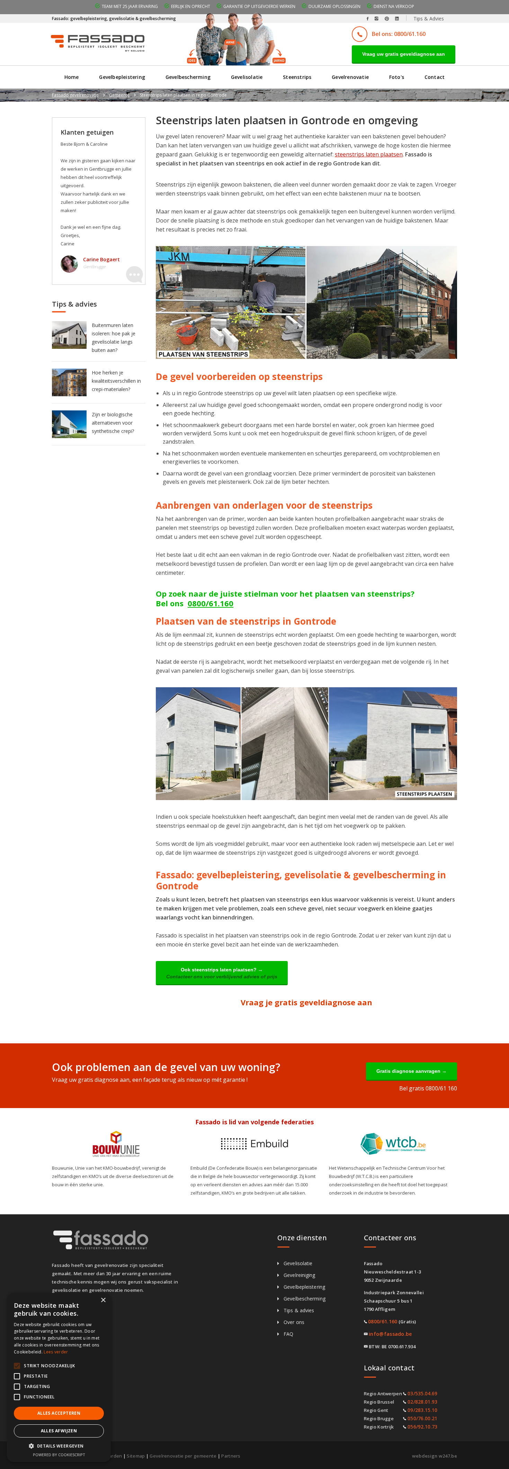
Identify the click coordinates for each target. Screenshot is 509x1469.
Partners (230, 1456)
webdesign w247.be (434, 1456)
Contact (435, 77)
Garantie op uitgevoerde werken (259, 6)
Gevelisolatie (247, 77)
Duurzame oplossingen (334, 6)
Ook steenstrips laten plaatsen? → (221, 973)
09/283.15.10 (423, 1410)
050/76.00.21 (423, 1418)
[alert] (59, 1377)
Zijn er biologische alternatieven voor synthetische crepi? (113, 422)
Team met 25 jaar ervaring (130, 6)
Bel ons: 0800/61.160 (399, 34)
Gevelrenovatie (350, 77)
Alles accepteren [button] (58, 1413)
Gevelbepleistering (122, 77)
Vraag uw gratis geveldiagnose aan (403, 54)
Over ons (294, 1322)
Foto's (396, 77)
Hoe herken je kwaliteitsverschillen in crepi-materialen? (116, 380)
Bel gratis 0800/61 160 (428, 1088)
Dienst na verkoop (394, 6)
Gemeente (119, 95)
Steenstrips (297, 77)
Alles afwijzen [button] (59, 1431)
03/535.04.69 (423, 1393)
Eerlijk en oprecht (190, 6)
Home (71, 77)
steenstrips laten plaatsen (369, 154)
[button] (59, 1446)
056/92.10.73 (423, 1426)
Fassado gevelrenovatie (75, 95)
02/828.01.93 (423, 1401)
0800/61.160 (210, 603)
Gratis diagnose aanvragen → (411, 1071)
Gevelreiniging (299, 1275)
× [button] (103, 1300)
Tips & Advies (428, 18)
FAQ (288, 1334)
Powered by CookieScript (59, 1454)
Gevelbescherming (188, 77)
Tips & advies (299, 1310)
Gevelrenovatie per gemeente (183, 1456)
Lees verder (56, 1352)
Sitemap (136, 1456)
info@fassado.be (390, 1334)
